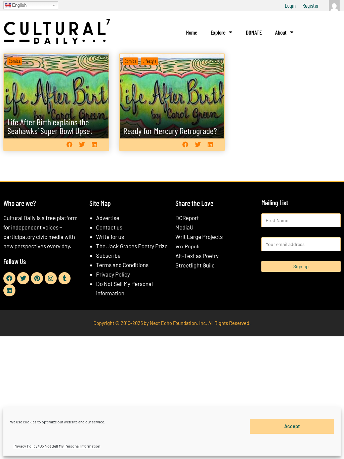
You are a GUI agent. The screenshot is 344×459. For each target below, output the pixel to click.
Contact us (109, 227)
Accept (292, 426)
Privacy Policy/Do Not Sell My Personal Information (56, 446)
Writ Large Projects (199, 236)
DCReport (187, 217)
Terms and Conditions (122, 264)
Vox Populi (187, 246)
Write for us (110, 236)
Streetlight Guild (195, 265)
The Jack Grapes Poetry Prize (132, 246)
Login (290, 5)
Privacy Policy (113, 274)
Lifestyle (149, 61)
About (281, 32)
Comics (14, 61)
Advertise (107, 217)
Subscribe (108, 255)
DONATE (254, 32)
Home (191, 32)
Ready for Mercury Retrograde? (170, 130)
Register (310, 5)
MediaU (184, 227)
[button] (69, 144)
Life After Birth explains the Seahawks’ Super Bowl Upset (49, 126)
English (19, 4)
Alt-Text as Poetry (197, 255)
